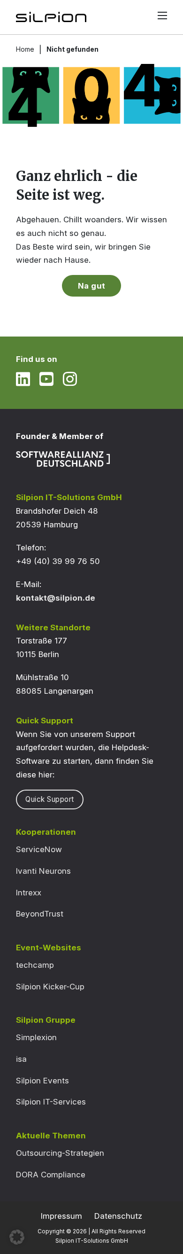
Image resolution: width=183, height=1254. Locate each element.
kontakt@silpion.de (55, 598)
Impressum (61, 1216)
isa (21, 1059)
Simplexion (36, 1037)
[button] (17, 1237)
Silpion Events (42, 1080)
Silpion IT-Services (51, 1101)
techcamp (35, 965)
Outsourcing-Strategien (60, 1153)
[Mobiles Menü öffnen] (162, 15)
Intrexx (28, 892)
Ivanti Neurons (43, 871)
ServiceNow (39, 849)
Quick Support (49, 799)
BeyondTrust (39, 913)
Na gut (92, 285)
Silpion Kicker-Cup (50, 986)
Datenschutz (118, 1216)
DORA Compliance (50, 1174)
